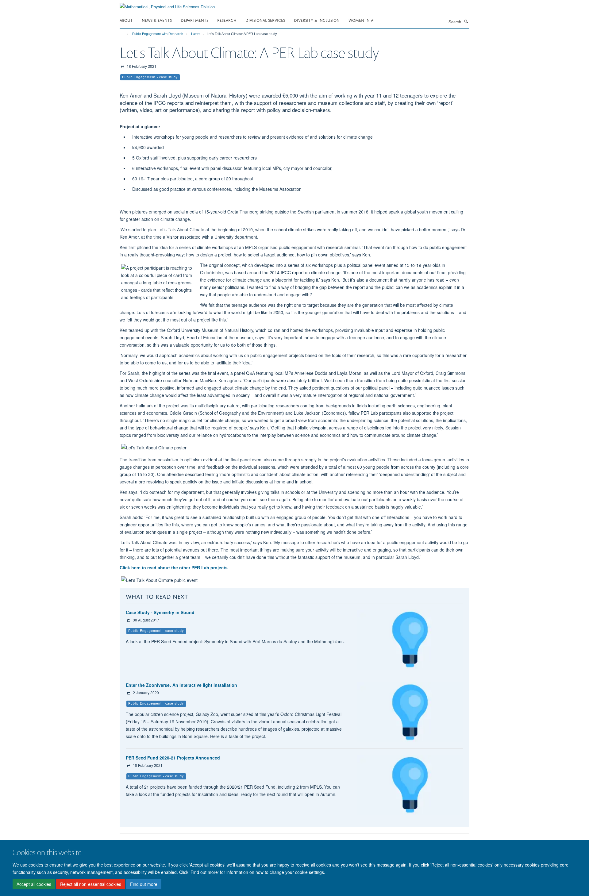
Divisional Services (265, 20)
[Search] (466, 21)
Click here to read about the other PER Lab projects (174, 567)
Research (227, 20)
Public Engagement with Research (157, 34)
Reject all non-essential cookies (90, 884)
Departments (194, 20)
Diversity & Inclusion (317, 20)
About (126, 20)
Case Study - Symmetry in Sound (160, 612)
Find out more (143, 884)
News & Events (157, 20)
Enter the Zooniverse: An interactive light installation (181, 685)
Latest (195, 34)
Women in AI (361, 20)
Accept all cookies (34, 884)
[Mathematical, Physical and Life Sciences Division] (167, 4)
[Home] (125, 33)
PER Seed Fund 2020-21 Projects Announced (173, 758)
